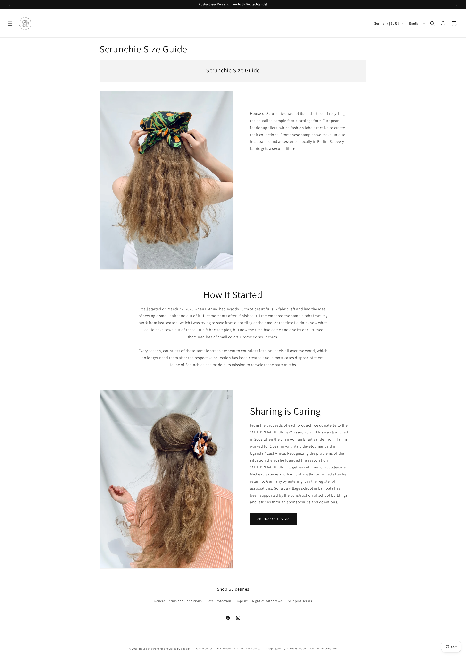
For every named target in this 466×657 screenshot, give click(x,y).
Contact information (323, 648)
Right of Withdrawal (267, 601)
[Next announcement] (456, 4)
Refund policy (204, 648)
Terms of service (250, 648)
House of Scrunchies (152, 648)
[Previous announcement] (9, 4)
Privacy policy (226, 648)
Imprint (242, 601)
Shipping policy (275, 648)
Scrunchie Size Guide (233, 70)
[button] (10, 23)
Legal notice (298, 648)
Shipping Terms (300, 601)
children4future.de (273, 519)
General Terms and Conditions (178, 601)
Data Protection (218, 601)
